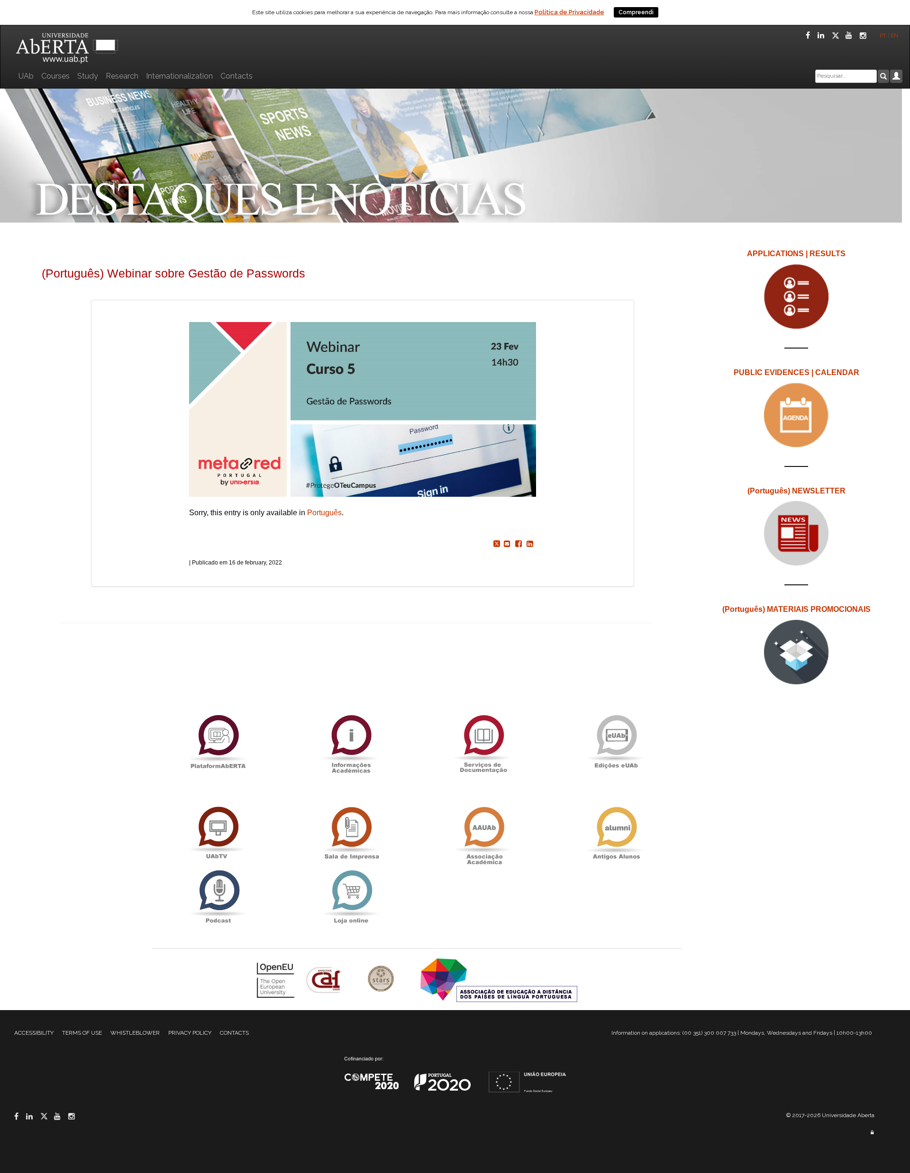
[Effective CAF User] (324, 979)
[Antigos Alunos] (616, 833)
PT (883, 35)
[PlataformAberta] (218, 741)
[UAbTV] (218, 833)
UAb (26, 76)
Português (324, 513)
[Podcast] (218, 896)
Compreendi (636, 12)
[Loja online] (350, 896)
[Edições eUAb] (616, 741)
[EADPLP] (499, 979)
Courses (55, 76)
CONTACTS (234, 1033)
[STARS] (382, 979)
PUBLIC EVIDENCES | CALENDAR (796, 372)
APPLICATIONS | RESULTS (796, 254)
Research (122, 76)
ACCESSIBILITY (34, 1033)
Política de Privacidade (569, 12)
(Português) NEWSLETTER (796, 491)
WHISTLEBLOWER (135, 1033)
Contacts (236, 76)
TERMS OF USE (82, 1033)
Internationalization (179, 76)
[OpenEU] (276, 979)
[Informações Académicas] (350, 741)
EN (895, 35)
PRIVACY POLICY (189, 1033)
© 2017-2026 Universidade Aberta (830, 1115)
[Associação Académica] (483, 833)
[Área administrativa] (872, 1132)
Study (87, 76)
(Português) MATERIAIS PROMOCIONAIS (796, 609)
